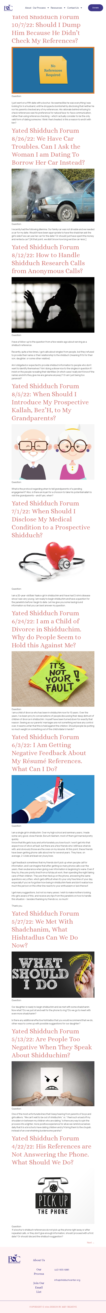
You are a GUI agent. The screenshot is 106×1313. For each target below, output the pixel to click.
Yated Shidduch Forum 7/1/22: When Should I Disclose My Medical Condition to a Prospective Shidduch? (51, 519)
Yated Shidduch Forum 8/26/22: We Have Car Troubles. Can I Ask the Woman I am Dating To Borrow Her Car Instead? (48, 146)
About (28, 7)
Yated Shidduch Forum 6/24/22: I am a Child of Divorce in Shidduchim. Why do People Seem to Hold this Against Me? (46, 629)
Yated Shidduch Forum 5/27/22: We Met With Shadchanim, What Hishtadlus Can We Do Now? (45, 929)
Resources (56, 7)
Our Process (39, 7)
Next (90, 1242)
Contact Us (73, 7)
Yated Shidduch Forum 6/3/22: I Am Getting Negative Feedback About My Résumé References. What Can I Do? (49, 753)
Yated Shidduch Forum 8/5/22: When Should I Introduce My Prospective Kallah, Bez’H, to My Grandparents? (50, 402)
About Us (39, 1260)
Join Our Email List (38, 1287)
